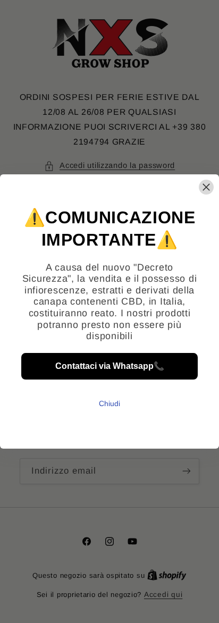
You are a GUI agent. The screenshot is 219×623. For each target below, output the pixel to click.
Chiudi (109, 403)
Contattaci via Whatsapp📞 (109, 366)
